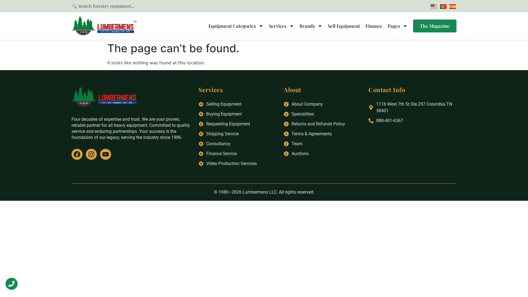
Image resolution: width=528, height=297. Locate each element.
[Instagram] (91, 154)
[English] (433, 6)
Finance (373, 26)
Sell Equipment (344, 26)
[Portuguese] (442, 6)
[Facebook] (77, 154)
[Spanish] (452, 6)
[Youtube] (105, 154)
